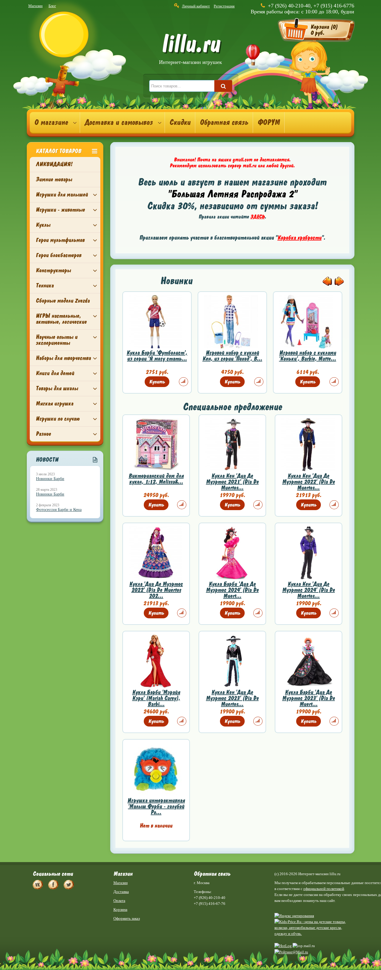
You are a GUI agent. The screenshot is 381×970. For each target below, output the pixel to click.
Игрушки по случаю (57, 418)
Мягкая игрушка (54, 403)
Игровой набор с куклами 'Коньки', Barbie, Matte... (307, 355)
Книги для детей (55, 373)
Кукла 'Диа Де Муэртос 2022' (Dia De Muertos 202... (156, 590)
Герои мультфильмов (60, 240)
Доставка (121, 891)
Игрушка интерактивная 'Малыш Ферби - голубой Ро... (156, 806)
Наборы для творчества (63, 358)
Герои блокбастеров (58, 255)
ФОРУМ (268, 122)
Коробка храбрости (299, 237)
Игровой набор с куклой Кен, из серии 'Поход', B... (232, 355)
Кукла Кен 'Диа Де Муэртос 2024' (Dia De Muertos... (308, 590)
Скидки (179, 122)
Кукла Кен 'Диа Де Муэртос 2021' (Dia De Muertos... (232, 481)
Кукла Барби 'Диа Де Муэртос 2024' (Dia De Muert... (232, 590)
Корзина (120, 909)
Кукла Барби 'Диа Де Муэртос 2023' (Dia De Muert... (308, 698)
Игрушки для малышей (62, 194)
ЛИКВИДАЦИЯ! (54, 164)
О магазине (51, 122)
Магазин (35, 6)
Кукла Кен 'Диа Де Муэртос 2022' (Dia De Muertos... (308, 481)
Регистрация (224, 6)
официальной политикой (323, 888)
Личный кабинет (196, 6)
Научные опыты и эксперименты (56, 340)
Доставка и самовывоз (119, 122)
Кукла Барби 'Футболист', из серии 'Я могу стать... (157, 355)
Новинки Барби (50, 479)
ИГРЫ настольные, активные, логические (61, 319)
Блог (52, 6)
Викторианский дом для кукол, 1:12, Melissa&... (156, 478)
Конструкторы (53, 270)
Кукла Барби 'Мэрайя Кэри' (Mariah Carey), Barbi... (156, 698)
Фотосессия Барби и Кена (59, 509)
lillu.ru (190, 50)
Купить (157, 381)
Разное (43, 434)
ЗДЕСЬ (257, 216)
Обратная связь (224, 122)
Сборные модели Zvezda (63, 300)
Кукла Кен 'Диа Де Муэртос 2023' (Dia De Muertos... (232, 698)
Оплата (119, 900)
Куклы (43, 225)
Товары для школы (57, 388)
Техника (45, 285)
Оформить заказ (126, 918)
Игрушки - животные (60, 209)
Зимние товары (54, 179)
